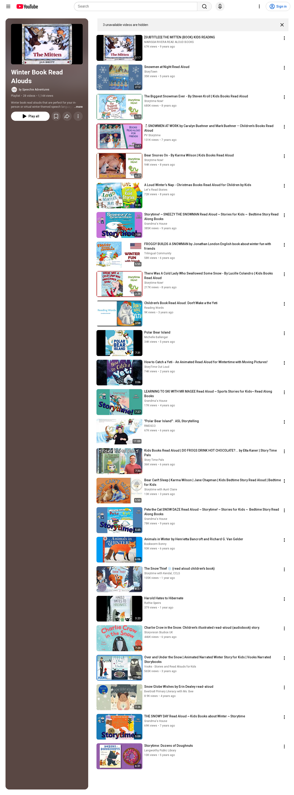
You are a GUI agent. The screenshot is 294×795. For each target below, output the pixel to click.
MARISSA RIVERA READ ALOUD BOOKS (169, 42)
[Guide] (8, 6)
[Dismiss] (282, 24)
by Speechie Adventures (34, 89)
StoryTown (150, 71)
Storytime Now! (153, 101)
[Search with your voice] (220, 6)
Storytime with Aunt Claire (160, 489)
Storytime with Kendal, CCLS (162, 573)
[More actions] (78, 116)
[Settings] (259, 6)
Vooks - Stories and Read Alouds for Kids (170, 666)
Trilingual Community (157, 253)
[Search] (204, 6)
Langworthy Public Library (160, 750)
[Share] (67, 116)
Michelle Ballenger (156, 337)
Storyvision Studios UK (158, 632)
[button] (47, 44)
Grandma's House (155, 223)
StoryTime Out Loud (156, 366)
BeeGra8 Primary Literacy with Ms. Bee (168, 691)
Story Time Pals (154, 459)
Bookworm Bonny (155, 544)
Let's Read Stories (155, 189)
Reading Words (154, 307)
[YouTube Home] (27, 6)
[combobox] (137, 6)
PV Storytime (152, 135)
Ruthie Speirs (152, 603)
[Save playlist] (56, 116)
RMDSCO (150, 425)
